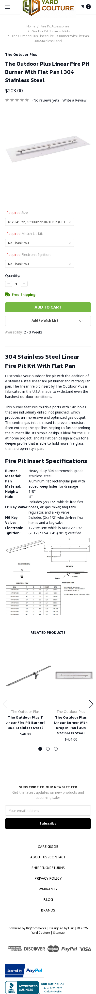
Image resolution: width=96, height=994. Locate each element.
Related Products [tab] (48, 632)
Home (31, 26)
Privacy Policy (48, 878)
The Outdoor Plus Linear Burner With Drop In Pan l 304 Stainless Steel (71, 725)
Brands (48, 910)
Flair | (72, 928)
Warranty (48, 889)
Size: (17, 212)
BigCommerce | (37, 928)
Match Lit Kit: (24, 233)
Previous (5, 704)
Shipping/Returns (48, 867)
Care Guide (48, 846)
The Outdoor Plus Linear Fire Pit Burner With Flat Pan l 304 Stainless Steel (50, 38)
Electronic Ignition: (28, 254)
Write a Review (74, 100)
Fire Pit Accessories (55, 26)
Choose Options (29, 697)
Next (91, 704)
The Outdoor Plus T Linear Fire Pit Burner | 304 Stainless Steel (25, 722)
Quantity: (12, 275)
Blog (48, 899)
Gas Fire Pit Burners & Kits (51, 31)
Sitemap (58, 933)
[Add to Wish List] (46, 657)
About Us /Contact (48, 857)
